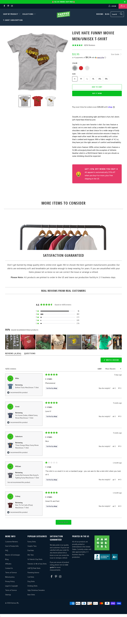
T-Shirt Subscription (13, 20)
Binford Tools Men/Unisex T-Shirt (27, 387)
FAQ (6, 550)
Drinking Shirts (32, 586)
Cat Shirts (31, 577)
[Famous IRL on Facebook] (4, 6)
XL (93, 79)
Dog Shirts (31, 581)
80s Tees (31, 555)
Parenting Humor (33, 573)
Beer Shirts (31, 595)
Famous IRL (15, 603)
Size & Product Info (12, 546)
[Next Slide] (120, 342)
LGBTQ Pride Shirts (34, 568)
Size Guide (115, 54)
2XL (99, 79)
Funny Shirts (32, 542)
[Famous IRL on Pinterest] (8, 6)
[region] (63, 342)
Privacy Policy (10, 581)
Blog (107, 14)
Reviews (99, 14)
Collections (27, 14)
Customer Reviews (11, 542)
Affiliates (8, 564)
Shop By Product (11, 14)
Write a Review (114, 360)
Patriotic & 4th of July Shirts (37, 564)
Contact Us (9, 568)
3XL (106, 79)
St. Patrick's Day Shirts (35, 559)
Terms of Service (11, 573)
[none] (25, 101)
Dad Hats (31, 550)
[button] (97, 45)
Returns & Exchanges (12, 555)
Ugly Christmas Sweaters (36, 590)
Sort (100, 369)
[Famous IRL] (63, 14)
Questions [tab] (29, 353)
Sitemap (8, 595)
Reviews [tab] (13, 353)
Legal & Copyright (11, 586)
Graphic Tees (32, 546)
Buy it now (97, 93)
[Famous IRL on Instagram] (12, 6)
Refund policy (10, 577)
